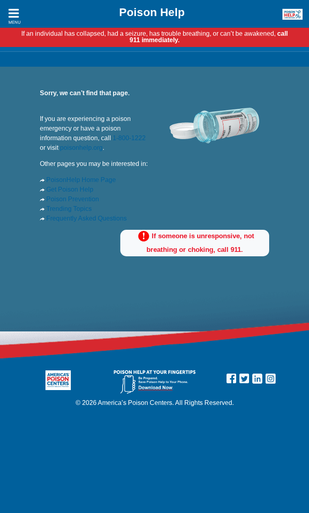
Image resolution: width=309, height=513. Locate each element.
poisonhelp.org (81, 147)
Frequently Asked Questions (86, 218)
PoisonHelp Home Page (80, 179)
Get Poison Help (69, 189)
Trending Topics (68, 208)
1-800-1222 (129, 138)
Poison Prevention (72, 199)
